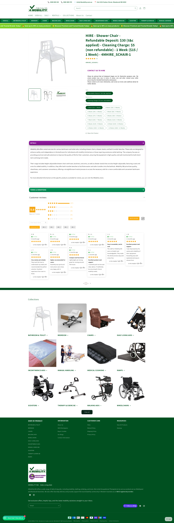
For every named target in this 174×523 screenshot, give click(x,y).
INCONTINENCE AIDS (101, 21)
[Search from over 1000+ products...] (135, 8)
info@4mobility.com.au (83, 2)
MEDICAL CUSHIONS (165, 21)
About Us (60, 425)
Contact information (114, 521)
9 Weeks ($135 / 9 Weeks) (95, 124)
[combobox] (105, 8)
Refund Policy (91, 428)
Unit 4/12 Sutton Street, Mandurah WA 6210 (110, 2)
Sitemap (119, 428)
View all (87, 412)
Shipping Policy (91, 431)
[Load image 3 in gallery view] (61, 94)
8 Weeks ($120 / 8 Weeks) (114, 120)
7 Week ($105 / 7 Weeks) (95, 120)
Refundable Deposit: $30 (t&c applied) (99, 93)
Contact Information (64, 437)
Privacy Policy (91, 434)
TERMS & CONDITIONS (38, 190)
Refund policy (77, 521)
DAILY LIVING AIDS (84, 21)
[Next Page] (90, 283)
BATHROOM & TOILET (19, 21)
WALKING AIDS (56, 21)
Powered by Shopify (67, 521)
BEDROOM (34, 21)
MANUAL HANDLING (119, 21)
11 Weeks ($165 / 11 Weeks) (96, 128)
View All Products (122, 425)
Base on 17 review (34, 214)
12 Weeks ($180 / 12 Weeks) (117, 128)
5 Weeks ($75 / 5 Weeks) (95, 116)
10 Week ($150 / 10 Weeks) (115, 124)
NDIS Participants (63, 428)
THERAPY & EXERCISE (147, 21)
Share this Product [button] (92, 133)
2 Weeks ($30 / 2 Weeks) (112, 107)
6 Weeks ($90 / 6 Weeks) (114, 116)
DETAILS (33, 143)
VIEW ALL (5, 21)
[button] (47, 15)
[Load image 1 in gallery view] (35, 94)
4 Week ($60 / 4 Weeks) (114, 111)
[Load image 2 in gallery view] (48, 94)
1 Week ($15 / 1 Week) (94, 107)
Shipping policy (103, 521)
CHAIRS (45, 21)
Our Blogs (60, 434)
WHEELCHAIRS (70, 21)
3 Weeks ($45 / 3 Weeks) (95, 111)
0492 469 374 (66, 2)
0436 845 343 (53, 2)
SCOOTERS (133, 21)
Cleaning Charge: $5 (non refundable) (99, 100)
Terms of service (94, 521)
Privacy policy (85, 521)
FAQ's (89, 425)
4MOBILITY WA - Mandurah (37, 521)
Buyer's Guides (62, 431)
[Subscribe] (59, 506)
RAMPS (120, 370)
